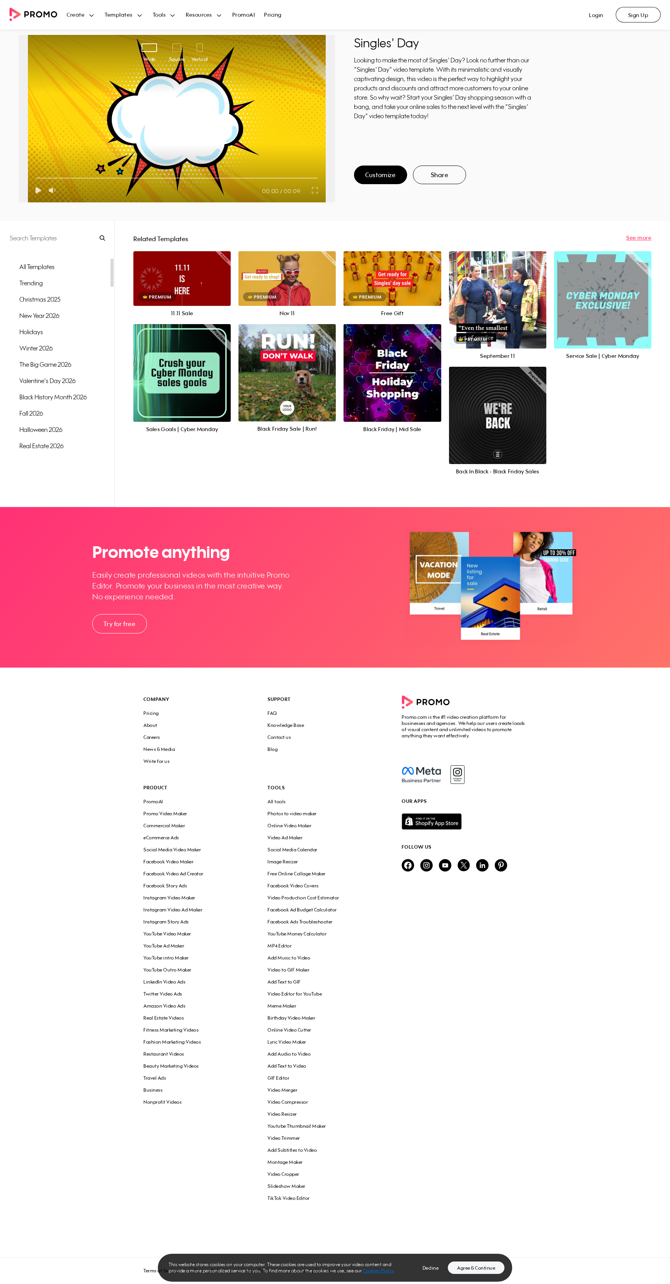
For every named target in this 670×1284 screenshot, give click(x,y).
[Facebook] (421, 774)
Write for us (156, 761)
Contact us (279, 737)
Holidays (31, 332)
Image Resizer (283, 862)
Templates (119, 14)
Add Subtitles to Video (292, 1150)
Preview (182, 270)
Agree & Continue (476, 1268)
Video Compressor (288, 1102)
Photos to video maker (292, 813)
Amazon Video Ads (164, 1006)
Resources (199, 14)
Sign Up (638, 15)
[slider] (35, 178)
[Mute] (54, 190)
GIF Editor (278, 1078)
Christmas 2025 (39, 299)
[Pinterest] (501, 866)
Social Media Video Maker (172, 850)
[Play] (38, 190)
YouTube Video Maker (167, 934)
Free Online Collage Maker (297, 874)
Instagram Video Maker (169, 898)
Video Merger (282, 1090)
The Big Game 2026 (45, 364)
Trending (31, 283)
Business (152, 1090)
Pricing (272, 14)
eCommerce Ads (161, 837)
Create (76, 14)
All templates (37, 267)
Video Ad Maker (285, 837)
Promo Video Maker (165, 813)
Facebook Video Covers (293, 886)
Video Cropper (283, 1174)
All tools (277, 801)
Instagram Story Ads (166, 922)
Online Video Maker (289, 825)
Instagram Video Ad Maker (172, 910)
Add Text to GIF (284, 982)
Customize (380, 175)
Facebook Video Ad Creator (173, 874)
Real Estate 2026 (41, 446)
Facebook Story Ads (165, 886)
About (150, 725)
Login (596, 15)
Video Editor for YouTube (295, 994)
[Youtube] (445, 866)
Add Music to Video (289, 958)
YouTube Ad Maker (163, 946)
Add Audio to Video (289, 1054)
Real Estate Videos (163, 1018)
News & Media (159, 749)
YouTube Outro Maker (167, 970)
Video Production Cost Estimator (303, 898)
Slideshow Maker (287, 1186)
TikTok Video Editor (289, 1198)
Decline (431, 1268)
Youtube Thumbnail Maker (297, 1126)
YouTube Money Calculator (297, 934)
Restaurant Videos (163, 1054)
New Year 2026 (39, 315)
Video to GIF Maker (288, 970)
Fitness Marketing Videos (171, 1030)
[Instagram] (457, 774)
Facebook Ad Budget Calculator (302, 910)
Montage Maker (285, 1162)
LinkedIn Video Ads (164, 982)
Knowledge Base (286, 725)
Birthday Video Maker (291, 1018)
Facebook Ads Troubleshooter (300, 922)
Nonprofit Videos (162, 1102)
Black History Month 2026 (53, 397)
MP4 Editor (280, 946)
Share (440, 175)
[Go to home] (38, 15)
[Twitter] (464, 866)
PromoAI (243, 14)
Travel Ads (154, 1078)
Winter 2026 (36, 348)
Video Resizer (282, 1114)
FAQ (272, 713)
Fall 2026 (31, 413)
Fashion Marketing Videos (172, 1042)
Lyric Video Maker (287, 1042)
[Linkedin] (482, 866)
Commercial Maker (164, 825)
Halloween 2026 (40, 429)
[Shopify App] (464, 821)
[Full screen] (315, 190)
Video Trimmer (284, 1138)
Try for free (119, 624)
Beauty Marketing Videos (171, 1066)
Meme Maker (282, 1006)
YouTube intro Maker (166, 958)
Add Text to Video (287, 1066)
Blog (273, 749)
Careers (151, 737)
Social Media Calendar (293, 850)
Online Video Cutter (289, 1030)
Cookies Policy (378, 1271)
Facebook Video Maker (168, 862)
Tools (159, 14)
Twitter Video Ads (162, 994)
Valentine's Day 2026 (47, 381)
